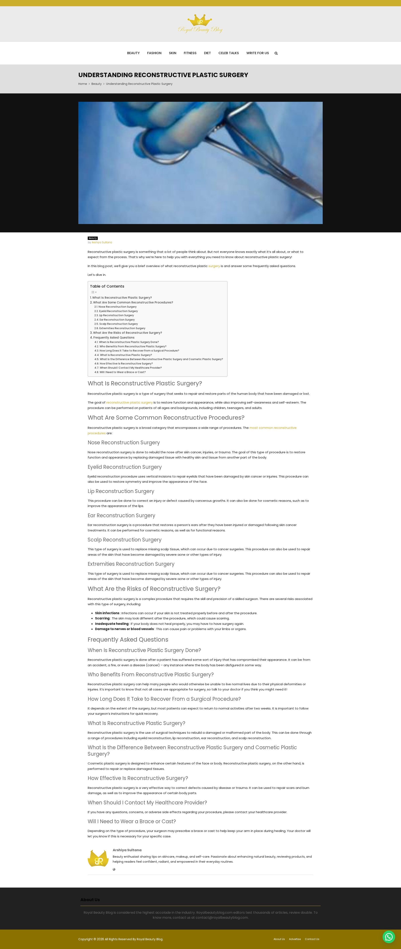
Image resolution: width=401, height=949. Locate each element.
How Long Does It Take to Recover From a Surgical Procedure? (139, 350)
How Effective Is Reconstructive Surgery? (126, 363)
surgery (214, 266)
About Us (279, 939)
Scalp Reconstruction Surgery (118, 324)
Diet (207, 53)
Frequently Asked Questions (114, 338)
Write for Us (257, 53)
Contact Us (312, 939)
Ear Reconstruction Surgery (117, 319)
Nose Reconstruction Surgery (117, 306)
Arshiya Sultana (102, 242)
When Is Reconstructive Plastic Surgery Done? (129, 342)
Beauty (133, 53)
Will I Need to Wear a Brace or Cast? (123, 372)
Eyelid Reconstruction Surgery (118, 311)
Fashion (154, 53)
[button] (389, 937)
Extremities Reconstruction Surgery (122, 328)
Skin (172, 53)
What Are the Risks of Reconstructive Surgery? (127, 333)
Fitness (190, 53)
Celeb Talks (228, 53)
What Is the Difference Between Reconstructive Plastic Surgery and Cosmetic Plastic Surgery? (161, 359)
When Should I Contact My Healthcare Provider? (131, 367)
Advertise (295, 939)
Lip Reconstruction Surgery (116, 315)
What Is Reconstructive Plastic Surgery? (122, 298)
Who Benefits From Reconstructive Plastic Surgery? (133, 346)
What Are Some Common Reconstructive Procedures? (133, 302)
